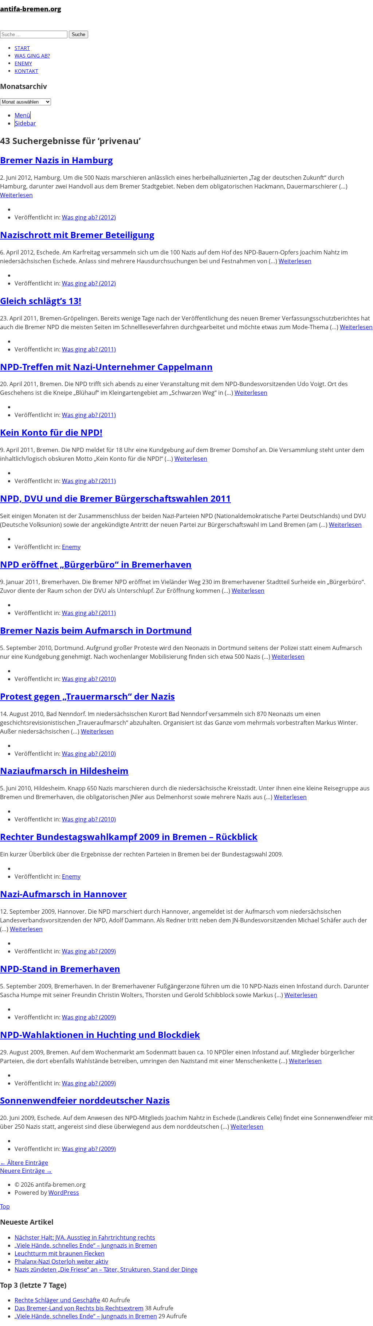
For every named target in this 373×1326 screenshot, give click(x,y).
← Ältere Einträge (24, 1163)
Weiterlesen (16, 195)
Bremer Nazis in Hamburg (56, 160)
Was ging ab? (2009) (89, 951)
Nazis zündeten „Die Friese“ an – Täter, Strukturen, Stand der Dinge (106, 1269)
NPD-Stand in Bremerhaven (60, 969)
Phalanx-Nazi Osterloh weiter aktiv (61, 1261)
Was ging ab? (32, 55)
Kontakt (26, 70)
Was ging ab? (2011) (89, 349)
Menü (22, 115)
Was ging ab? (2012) (89, 217)
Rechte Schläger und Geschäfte (57, 1300)
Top (5, 1206)
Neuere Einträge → (26, 1171)
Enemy (23, 63)
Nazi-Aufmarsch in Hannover (63, 894)
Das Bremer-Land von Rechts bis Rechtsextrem (79, 1308)
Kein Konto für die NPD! (51, 432)
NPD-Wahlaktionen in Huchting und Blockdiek (100, 1034)
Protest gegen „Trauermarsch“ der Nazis (87, 696)
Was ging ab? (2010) (89, 679)
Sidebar (25, 123)
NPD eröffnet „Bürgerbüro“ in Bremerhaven (96, 564)
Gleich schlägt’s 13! (40, 301)
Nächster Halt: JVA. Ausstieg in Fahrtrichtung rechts (85, 1237)
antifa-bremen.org (30, 8)
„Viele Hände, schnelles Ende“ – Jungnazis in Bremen (86, 1245)
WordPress (63, 1193)
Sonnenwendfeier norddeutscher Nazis (85, 1100)
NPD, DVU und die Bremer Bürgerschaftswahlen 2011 (115, 498)
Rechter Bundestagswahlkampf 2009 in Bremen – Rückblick (129, 837)
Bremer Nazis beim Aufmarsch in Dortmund (96, 630)
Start (22, 47)
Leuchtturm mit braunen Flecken (60, 1253)
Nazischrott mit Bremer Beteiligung (77, 235)
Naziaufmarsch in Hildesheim (64, 771)
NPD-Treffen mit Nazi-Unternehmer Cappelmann (106, 367)
